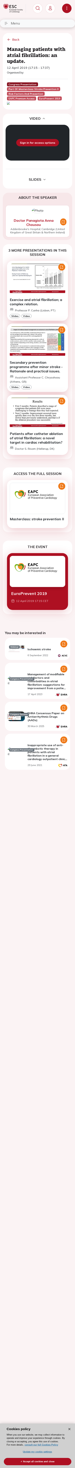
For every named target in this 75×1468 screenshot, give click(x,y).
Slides (14, 316)
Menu (15, 23)
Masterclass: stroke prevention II (37, 519)
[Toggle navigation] (67, 8)
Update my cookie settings (37, 1451)
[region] (37, 1446)
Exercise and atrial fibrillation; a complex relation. (36, 301)
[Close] (69, 1429)
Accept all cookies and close (39, 1461)
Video (26, 316)
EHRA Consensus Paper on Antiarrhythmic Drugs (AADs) (46, 716)
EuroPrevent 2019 (29, 593)
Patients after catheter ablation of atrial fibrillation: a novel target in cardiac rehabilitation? (36, 438)
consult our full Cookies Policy (41, 1444)
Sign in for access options (37, 142)
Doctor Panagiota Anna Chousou (34, 222)
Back (16, 40)
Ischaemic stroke (39, 649)
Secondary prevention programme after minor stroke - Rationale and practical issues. (36, 366)
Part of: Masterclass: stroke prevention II (34, 89)
